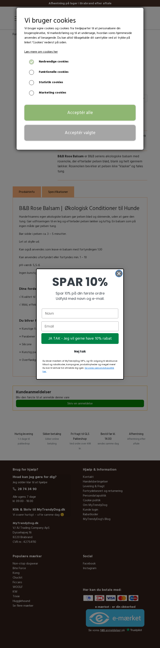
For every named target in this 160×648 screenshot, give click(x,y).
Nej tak (80, 351)
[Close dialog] (119, 273)
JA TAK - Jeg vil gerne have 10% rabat (80, 338)
